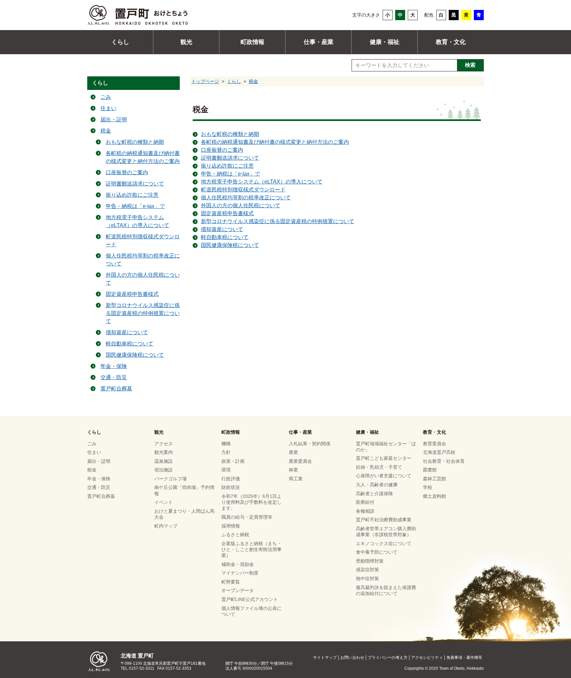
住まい (108, 108)
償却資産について (222, 229)
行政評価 (230, 478)
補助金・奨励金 (237, 564)
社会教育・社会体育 (444, 461)
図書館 (430, 469)
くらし (120, 42)
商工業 (296, 478)
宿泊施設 (163, 469)
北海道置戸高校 (439, 452)
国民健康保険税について (230, 245)
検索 (470, 65)
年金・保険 (113, 366)
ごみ (105, 97)
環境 (226, 469)
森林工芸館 (434, 478)
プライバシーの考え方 (387, 657)
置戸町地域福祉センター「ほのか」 (386, 446)
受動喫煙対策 (370, 561)
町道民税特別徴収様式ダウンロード (243, 189)
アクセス (163, 443)
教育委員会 (434, 443)
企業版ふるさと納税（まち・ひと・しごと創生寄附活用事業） (251, 549)
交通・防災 (113, 377)
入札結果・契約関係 (309, 443)
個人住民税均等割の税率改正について (246, 197)
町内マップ (165, 526)
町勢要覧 (230, 581)
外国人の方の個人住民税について (240, 205)
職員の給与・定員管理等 (246, 517)
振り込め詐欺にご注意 (227, 166)
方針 (226, 452)
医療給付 (365, 502)
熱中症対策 (367, 578)
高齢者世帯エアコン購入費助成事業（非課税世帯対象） (386, 531)
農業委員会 (300, 461)
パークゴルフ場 (170, 478)
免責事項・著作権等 (464, 657)
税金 (253, 81)
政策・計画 (233, 461)
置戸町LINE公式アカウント (249, 599)
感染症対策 (367, 569)
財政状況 (230, 487)
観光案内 (163, 452)
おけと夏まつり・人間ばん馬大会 (184, 514)
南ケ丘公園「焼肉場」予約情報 (184, 490)
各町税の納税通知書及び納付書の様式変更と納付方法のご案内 (275, 142)
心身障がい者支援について (383, 475)
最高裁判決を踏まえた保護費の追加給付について (386, 590)
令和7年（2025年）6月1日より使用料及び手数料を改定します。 (251, 502)
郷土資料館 (434, 496)
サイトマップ (325, 657)
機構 (226, 443)
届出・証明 (113, 119)
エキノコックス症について (383, 543)
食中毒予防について (377, 552)
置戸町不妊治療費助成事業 (383, 519)
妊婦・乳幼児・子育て (379, 467)
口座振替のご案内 (222, 150)
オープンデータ (237, 590)
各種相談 (365, 511)
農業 (293, 452)
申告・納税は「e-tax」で (230, 174)
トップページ (205, 81)
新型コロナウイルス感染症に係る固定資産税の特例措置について (277, 221)
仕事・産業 (318, 42)
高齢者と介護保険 (374, 493)
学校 (427, 487)
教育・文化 (451, 42)
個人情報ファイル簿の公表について (251, 611)
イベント (163, 502)
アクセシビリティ (427, 657)
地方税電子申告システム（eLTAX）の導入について (262, 181)
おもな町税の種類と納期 (230, 134)
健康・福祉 (385, 42)
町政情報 (252, 42)
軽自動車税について (224, 237)
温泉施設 (163, 461)
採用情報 (230, 526)
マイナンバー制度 (239, 573)
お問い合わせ (352, 657)
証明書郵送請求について (230, 158)
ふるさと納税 (235, 534)
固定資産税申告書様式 (227, 213)
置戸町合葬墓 (116, 388)
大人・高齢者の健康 (377, 484)
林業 (293, 469)
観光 (186, 42)
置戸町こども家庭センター (383, 458)
